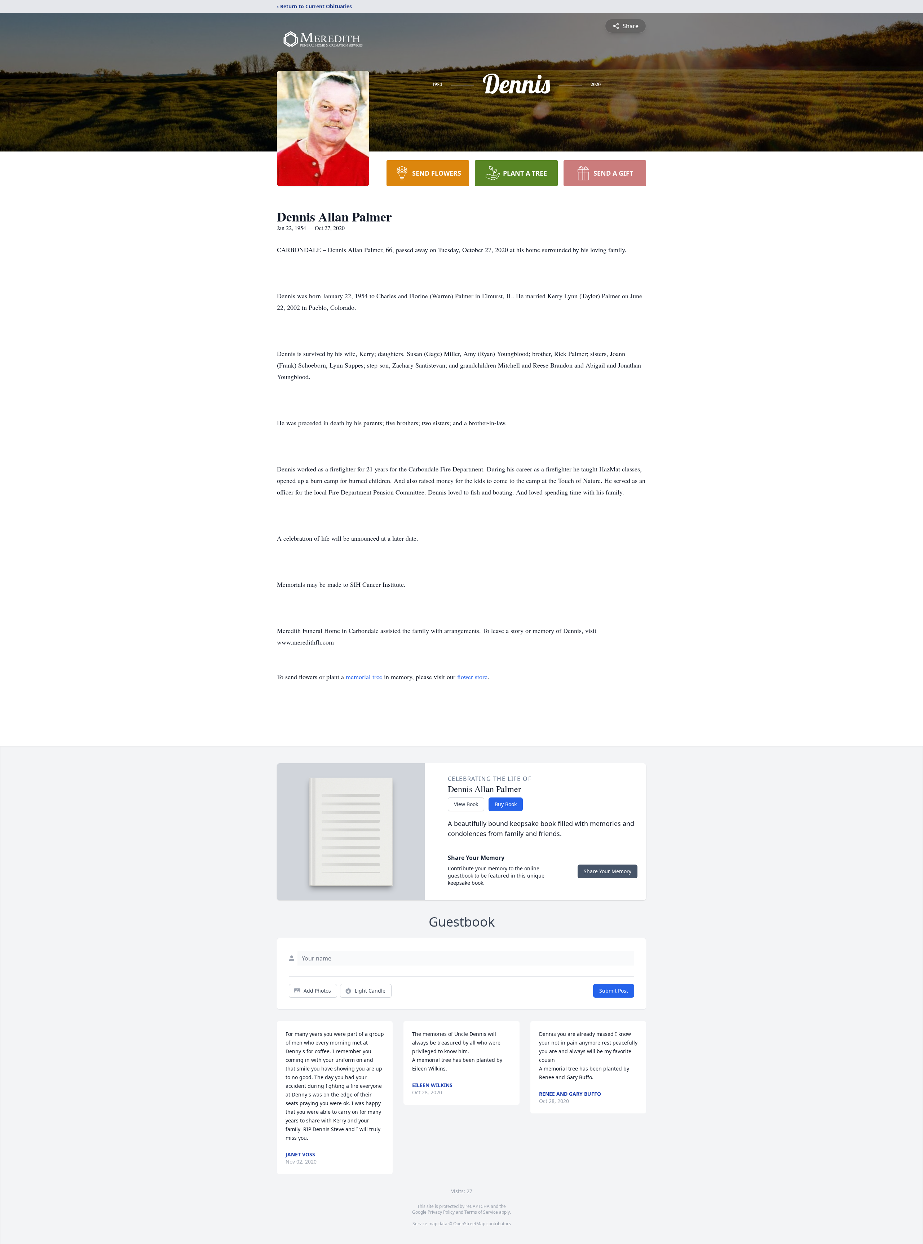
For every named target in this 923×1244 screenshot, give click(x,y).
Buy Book (506, 804)
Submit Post (613, 990)
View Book (466, 804)
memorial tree (364, 676)
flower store (472, 676)
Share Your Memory (607, 871)
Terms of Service (481, 1212)
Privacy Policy (441, 1212)
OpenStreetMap (469, 1224)
